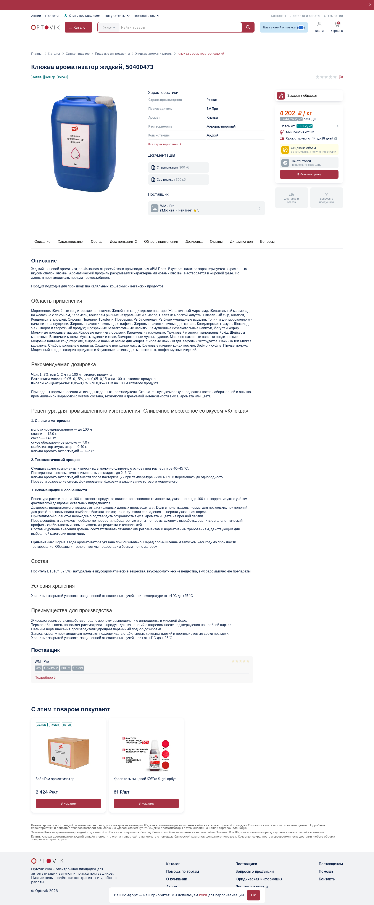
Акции (36, 16)
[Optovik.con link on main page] (47, 861)
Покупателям (115, 16)
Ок (253, 895)
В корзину (69, 803)
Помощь (326, 871)
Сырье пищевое (78, 53)
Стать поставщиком (84, 15)
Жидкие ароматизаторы (153, 53)
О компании (333, 16)
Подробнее (44, 677)
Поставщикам (145, 16)
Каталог (54, 53)
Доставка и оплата (305, 16)
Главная (37, 53)
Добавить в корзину (309, 174)
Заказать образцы (302, 95)
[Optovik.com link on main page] (45, 27)
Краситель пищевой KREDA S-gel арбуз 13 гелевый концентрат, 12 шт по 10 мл (145, 779)
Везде (107, 27)
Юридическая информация (258, 879)
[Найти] (246, 27)
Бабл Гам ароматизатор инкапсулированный (55, 779)
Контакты (278, 16)
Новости (51, 16)
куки (203, 895)
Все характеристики (163, 144)
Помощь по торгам (182, 871)
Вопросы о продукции (254, 871)
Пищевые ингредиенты (112, 53)
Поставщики (246, 864)
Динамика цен (241, 241)
